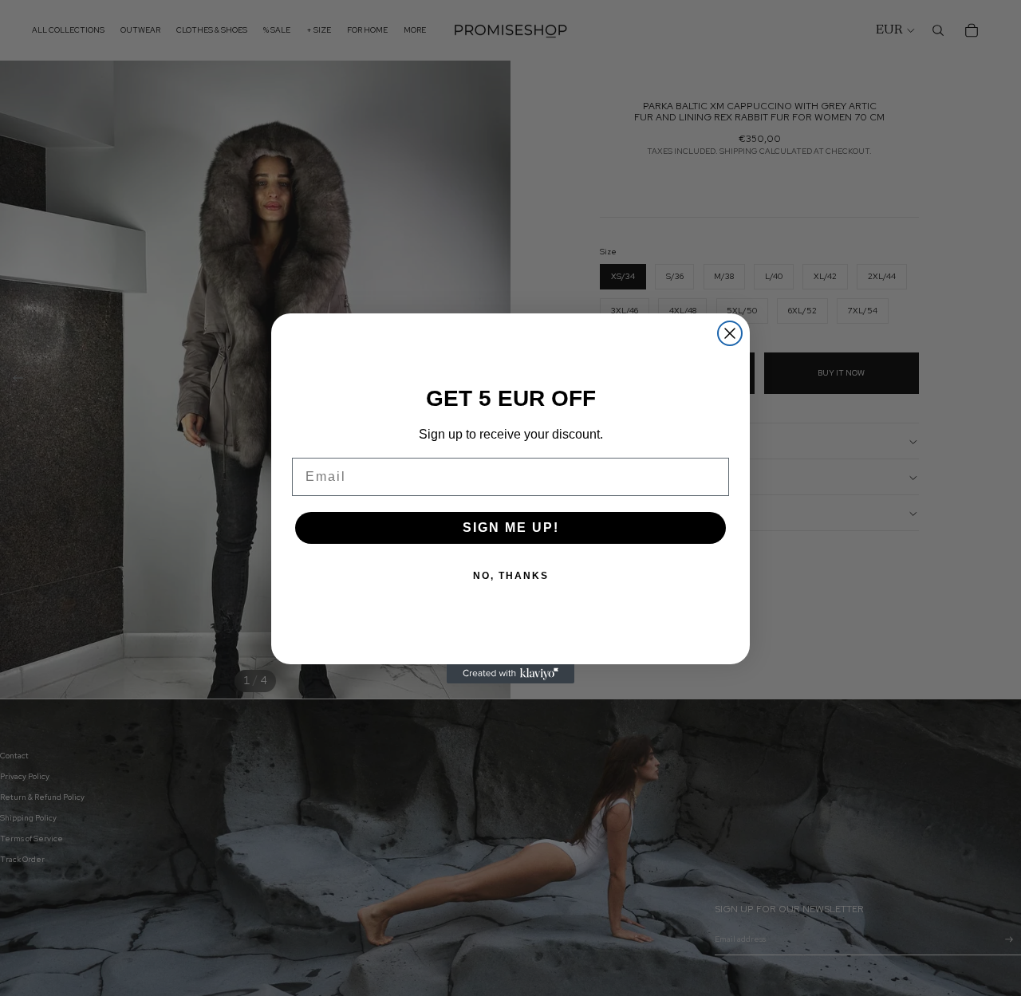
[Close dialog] (730, 333)
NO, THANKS (511, 575)
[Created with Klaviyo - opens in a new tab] (510, 673)
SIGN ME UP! (511, 527)
